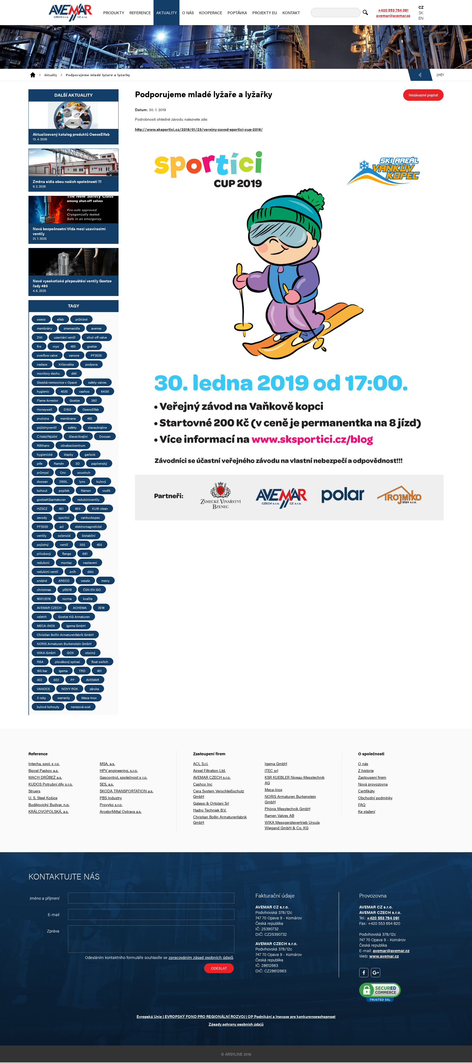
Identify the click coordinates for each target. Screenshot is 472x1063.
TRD (82, 670)
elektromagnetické (88, 526)
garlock (90, 454)
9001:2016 (44, 598)
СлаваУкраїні (47, 436)
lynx (82, 481)
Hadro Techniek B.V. (209, 810)
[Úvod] (34, 75)
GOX (70, 652)
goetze (92, 346)
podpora (91, 364)
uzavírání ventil (64, 337)
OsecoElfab (90, 409)
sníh (73, 571)
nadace (42, 364)
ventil (64, 544)
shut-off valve (97, 337)
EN (420, 18)
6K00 (105, 391)
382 (94, 400)
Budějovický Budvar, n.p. (48, 804)
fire (39, 346)
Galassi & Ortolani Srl (211, 803)
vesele (85, 580)
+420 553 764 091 (393, 10)
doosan (42, 481)
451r (78, 508)
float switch (100, 661)
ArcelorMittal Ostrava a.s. (120, 811)
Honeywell (44, 409)
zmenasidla (72, 328)
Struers (34, 790)
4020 (64, 391)
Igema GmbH (75, 625)
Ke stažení (366, 811)
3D (77, 463)
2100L (63, 481)
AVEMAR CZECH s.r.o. (212, 777)
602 (56, 679)
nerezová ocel (80, 706)
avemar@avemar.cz (393, 15)
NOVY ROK (69, 688)
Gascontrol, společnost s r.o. (123, 777)
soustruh (83, 472)
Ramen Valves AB (279, 815)
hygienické (44, 454)
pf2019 (67, 589)
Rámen (86, 490)
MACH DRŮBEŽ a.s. (45, 777)
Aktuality (166, 12)
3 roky (41, 697)
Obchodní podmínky (375, 797)
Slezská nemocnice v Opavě (57, 382)
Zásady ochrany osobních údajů (236, 1024)
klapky (68, 454)
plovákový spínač (67, 661)
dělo (90, 571)
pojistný (43, 544)
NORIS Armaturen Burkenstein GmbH (64, 643)
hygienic (43, 391)
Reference (140, 12)
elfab (60, 319)
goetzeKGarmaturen (51, 499)
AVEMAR (92, 679)
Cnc (63, 472)
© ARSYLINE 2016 (236, 1054)
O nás (188, 12)
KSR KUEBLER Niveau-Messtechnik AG (294, 779)
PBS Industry (111, 797)
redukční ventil (47, 571)
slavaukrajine (97, 427)
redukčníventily (88, 499)
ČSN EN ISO (92, 589)
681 (84, 553)
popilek (64, 490)
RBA (40, 661)
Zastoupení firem (372, 777)
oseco (41, 319)
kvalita (87, 598)
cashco (84, 391)
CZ (421, 7)
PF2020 (42, 526)
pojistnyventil (47, 427)
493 (73, 346)
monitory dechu (48, 373)
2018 (101, 607)
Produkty (113, 12)
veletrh (42, 616)
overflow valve (47, 355)
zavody (42, 517)
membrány (44, 328)
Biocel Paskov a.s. (43, 770)
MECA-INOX (46, 625)
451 (61, 508)
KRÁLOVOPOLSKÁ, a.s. (48, 811)
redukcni (43, 562)
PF (72, 679)
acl (62, 526)
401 (99, 670)
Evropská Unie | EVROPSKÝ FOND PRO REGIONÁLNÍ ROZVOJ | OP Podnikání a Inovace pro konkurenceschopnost (236, 1016)
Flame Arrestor (47, 400)
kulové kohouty (48, 706)
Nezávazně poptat (423, 94)
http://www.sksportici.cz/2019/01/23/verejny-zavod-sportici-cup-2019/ (199, 129)
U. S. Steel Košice (42, 797)
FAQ (361, 804)
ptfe (39, 463)
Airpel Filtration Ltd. (209, 770)
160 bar (42, 670)
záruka (94, 688)
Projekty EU (264, 12)
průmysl (43, 472)
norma (67, 598)
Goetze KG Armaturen (74, 616)
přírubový (44, 553)
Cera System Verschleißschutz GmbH (218, 793)
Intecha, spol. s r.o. (44, 763)
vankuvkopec (90, 517)
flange (66, 553)
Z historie (366, 770)
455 (99, 544)
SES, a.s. (107, 784)
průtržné (81, 319)
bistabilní (88, 535)
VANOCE (43, 688)
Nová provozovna (373, 784)
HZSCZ (42, 508)
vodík (106, 490)
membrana (68, 418)
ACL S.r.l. (200, 763)
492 (89, 418)
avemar (96, 328)
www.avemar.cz (384, 956)
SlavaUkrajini (78, 436)
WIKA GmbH (46, 652)
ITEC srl (271, 770)
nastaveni (90, 562)
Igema (63, 670)
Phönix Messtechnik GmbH (287, 808)
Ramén (59, 463)
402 (39, 679)
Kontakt (291, 12)
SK (421, 12)
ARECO (63, 580)
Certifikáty (366, 790)
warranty (63, 697)
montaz (66, 562)
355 (82, 544)
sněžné (42, 580)
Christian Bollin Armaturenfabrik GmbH (65, 634)
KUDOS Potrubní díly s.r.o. (50, 784)
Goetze (75, 400)
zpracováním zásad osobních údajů (201, 957)
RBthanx (43, 445)
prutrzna (43, 418)
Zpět (440, 74)
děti (74, 373)
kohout (42, 490)
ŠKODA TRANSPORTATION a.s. (126, 790)
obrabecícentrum (73, 445)
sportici (63, 517)
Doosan (105, 436)
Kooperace (210, 12)
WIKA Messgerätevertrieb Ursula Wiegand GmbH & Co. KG (292, 824)
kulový (101, 481)
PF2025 (96, 355)
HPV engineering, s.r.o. (119, 770)
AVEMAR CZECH (49, 607)
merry (105, 580)
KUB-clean (100, 508)
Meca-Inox (88, 697)
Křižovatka (66, 364)
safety (72, 427)
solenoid (64, 535)
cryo (56, 346)
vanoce (74, 355)
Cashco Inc (202, 784)
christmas (44, 589)
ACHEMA (80, 607)
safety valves (97, 382)
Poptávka (237, 12)
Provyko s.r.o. (111, 804)
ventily (41, 535)
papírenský (99, 463)
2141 (39, 337)
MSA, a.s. (107, 763)
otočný (90, 652)
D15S (67, 409)
